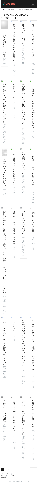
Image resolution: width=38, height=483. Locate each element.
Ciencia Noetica (14, 326)
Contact (3, 477)
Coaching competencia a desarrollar (14, 167)
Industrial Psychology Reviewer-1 (33, 414)
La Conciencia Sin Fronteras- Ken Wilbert (33, 169)
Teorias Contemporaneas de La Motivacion (33, 42)
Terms (9, 474)
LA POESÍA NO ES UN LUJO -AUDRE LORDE (4, 173)
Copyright (11, 476)
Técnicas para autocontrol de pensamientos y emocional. (33, 107)
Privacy (3, 476)
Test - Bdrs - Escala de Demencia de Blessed (23, 417)
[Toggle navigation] (33, 3)
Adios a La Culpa (14, 91)
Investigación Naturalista (4, 410)
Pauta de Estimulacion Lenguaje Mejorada (14, 227)
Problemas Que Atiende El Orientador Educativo (23, 104)
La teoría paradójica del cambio (4, 44)
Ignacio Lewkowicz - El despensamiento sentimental (4, 342)
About (3, 474)
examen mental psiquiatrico (23, 162)
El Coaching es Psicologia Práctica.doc (14, 415)
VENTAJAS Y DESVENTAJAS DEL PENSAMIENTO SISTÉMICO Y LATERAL (33, 346)
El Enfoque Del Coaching (23, 34)
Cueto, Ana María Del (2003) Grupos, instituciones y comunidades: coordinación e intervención (4, 251)
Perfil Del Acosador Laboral (33, 222)
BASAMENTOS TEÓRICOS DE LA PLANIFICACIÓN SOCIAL (14, 43)
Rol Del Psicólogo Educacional (23, 223)
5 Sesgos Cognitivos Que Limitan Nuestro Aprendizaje (23, 343)
